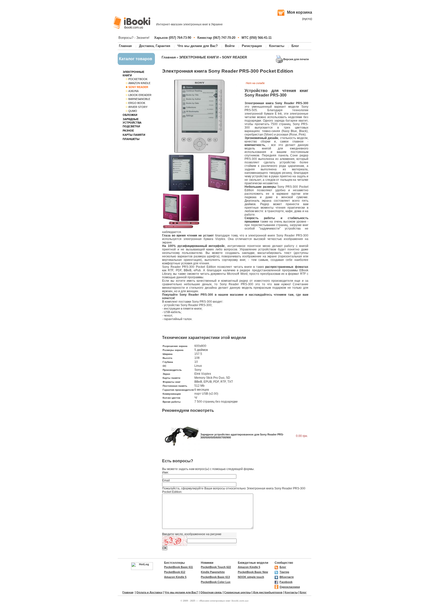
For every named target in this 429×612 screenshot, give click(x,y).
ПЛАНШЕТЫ (131, 139)
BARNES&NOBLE (139, 98)
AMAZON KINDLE (139, 83)
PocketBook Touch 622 (216, 566)
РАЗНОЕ (128, 130)
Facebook (286, 581)
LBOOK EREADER (139, 95)
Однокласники (290, 586)
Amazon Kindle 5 (249, 566)
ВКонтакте (287, 576)
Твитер (284, 571)
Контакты (276, 46)
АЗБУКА (133, 91)
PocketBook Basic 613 (215, 576)
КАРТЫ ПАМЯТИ (134, 134)
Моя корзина (299, 12)
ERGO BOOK (136, 102)
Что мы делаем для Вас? (198, 46)
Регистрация (252, 46)
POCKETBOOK (137, 79)
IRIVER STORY (137, 106)
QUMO (132, 110)
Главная (125, 46)
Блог (295, 46)
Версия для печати (296, 59)
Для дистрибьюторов (268, 592)
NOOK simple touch (251, 576)
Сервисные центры (237, 592)
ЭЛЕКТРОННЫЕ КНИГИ (199, 57)
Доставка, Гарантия (154, 46)
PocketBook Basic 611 (178, 566)
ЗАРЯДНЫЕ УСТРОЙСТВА (132, 121)
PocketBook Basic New (253, 571)
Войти (230, 46)
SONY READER (234, 57)
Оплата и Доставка (149, 592)
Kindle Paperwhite (213, 571)
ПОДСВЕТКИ (131, 126)
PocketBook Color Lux (215, 581)
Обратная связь (211, 592)
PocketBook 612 (174, 571)
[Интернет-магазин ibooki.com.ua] (131, 23)
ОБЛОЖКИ (130, 114)
